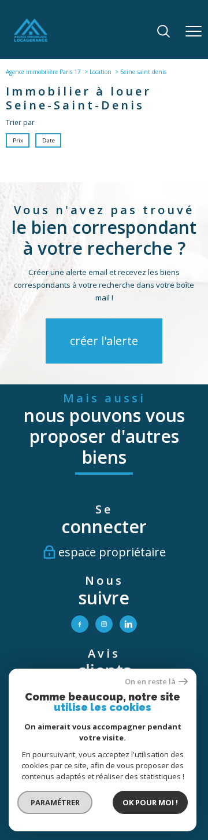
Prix (18, 140)
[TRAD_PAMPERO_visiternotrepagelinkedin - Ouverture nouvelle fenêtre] (128, 624)
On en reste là (150, 681)
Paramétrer (55, 802)
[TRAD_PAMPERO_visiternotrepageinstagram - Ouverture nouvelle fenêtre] (104, 624)
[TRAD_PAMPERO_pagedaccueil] (30, 39)
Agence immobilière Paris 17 (43, 72)
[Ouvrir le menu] (193, 31)
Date (48, 140)
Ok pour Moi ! (150, 802)
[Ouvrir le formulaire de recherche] (163, 32)
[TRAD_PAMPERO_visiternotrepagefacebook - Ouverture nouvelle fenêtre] (79, 624)
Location (101, 72)
